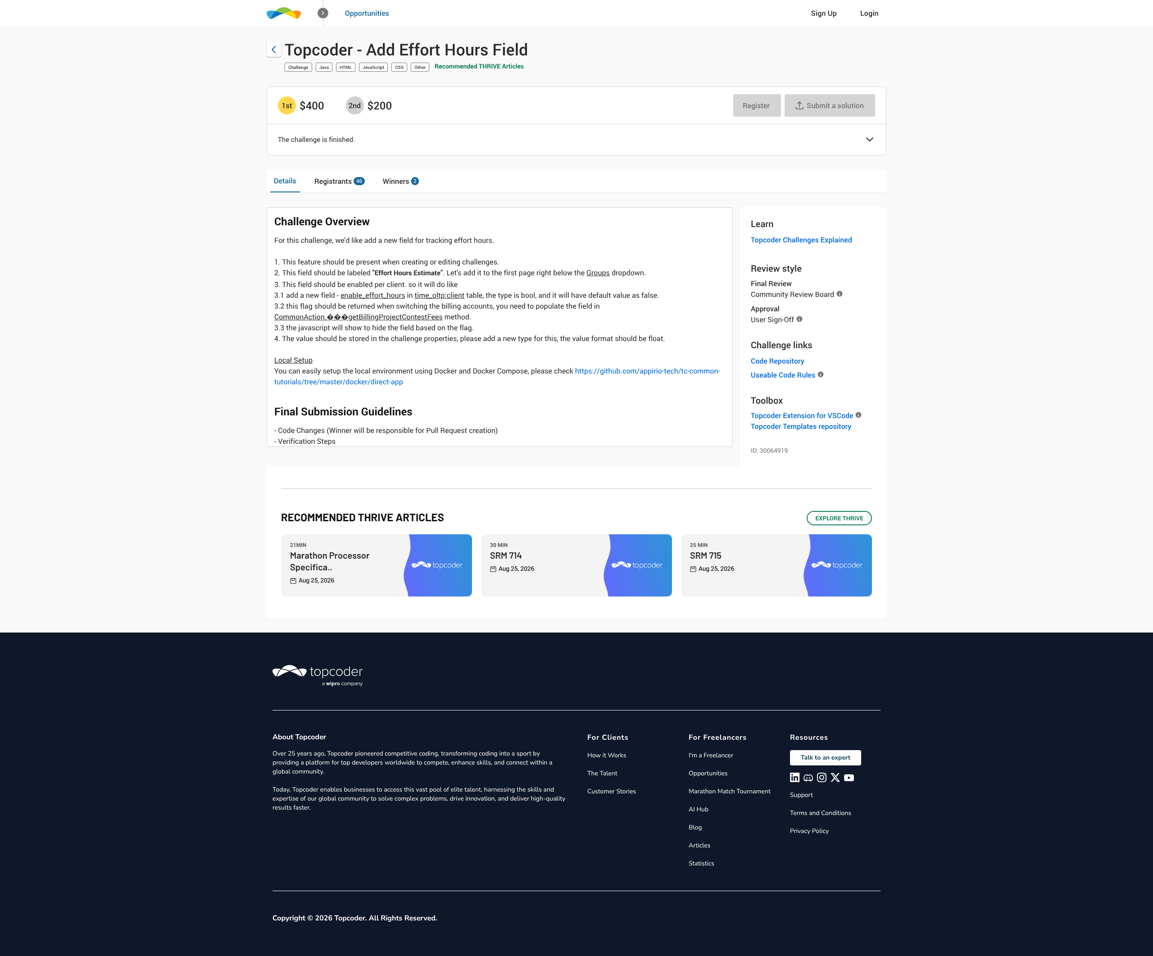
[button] (323, 13)
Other (420, 67)
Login (869, 13)
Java (324, 67)
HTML (346, 67)
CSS (399, 67)
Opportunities (367, 13)
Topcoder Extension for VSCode (802, 415)
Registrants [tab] (338, 181)
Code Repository (777, 361)
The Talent (602, 773)
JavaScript (373, 67)
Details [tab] (285, 181)
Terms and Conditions (820, 813)
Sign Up (824, 13)
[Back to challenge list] (274, 49)
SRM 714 (506, 555)
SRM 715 (706, 555)
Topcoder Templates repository (801, 426)
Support (801, 795)
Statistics (701, 863)
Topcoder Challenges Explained (801, 240)
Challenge (298, 67)
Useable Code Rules (783, 375)
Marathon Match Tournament (730, 791)
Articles (699, 845)
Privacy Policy (809, 831)
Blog (695, 827)
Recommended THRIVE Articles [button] (479, 66)
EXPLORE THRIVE (839, 518)
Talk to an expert (825, 757)
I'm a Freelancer (711, 755)
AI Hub (698, 809)
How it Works (606, 755)
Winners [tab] (400, 181)
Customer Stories (611, 791)
